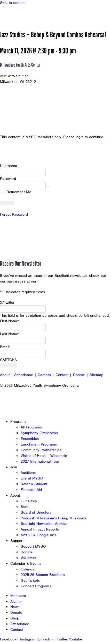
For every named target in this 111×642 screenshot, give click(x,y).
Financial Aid (31, 489)
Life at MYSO (32, 478)
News (14, 606)
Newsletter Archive (54, 281)
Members (18, 595)
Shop (14, 618)
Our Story (29, 501)
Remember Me (18, 191)
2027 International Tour (40, 461)
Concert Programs (36, 586)
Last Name (10, 333)
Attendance (23, 374)
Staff (24, 506)
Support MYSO (33, 546)
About (5, 374)
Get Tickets (30, 580)
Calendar (28, 569)
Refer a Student (34, 484)
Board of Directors (36, 512)
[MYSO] (27, 15)
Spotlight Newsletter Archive (44, 523)
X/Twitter (7, 302)
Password (8, 178)
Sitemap (96, 374)
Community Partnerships (41, 450)
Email (5, 346)
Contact (62, 374)
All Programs (31, 427)
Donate (79, 374)
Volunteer (28, 557)
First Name (10, 321)
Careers (44, 374)
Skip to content (13, 2)
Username (8, 165)
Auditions (28, 472)
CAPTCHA (8, 359)
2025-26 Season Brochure (43, 574)
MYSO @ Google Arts (38, 535)
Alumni (15, 601)
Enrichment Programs (39, 444)
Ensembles (30, 438)
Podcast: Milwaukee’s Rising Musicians (53, 518)
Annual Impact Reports (40, 529)
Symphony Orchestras (39, 433)
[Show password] (48, 186)
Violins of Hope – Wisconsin (44, 455)
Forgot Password (14, 214)
